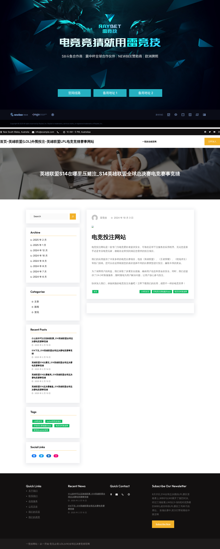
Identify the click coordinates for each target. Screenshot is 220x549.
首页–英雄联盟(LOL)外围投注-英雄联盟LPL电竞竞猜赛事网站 (47, 141)
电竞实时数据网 (62, 425)
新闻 (36, 306)
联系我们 (33, 496)
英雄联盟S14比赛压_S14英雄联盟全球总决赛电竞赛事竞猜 (52, 364)
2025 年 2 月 (40, 239)
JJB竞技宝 (38, 421)
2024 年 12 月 (40, 250)
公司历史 (33, 506)
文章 (36, 301)
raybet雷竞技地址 (54, 421)
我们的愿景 (34, 517)
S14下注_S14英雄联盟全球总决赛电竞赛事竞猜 (52, 352)
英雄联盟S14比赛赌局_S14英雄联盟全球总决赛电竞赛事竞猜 (52, 376)
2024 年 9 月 (40, 261)
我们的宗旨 (34, 512)
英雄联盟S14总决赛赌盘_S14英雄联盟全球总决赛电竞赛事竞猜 (52, 388)
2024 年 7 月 (40, 271)
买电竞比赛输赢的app (42, 425)
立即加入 (212, 141)
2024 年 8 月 (40, 266)
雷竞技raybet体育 (41, 430)
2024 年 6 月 (40, 276)
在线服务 (33, 501)
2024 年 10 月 (40, 255)
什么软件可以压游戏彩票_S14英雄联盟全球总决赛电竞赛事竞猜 (52, 340)
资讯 (36, 312)
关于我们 (33, 490)
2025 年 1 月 (39, 245)
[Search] (73, 216)
